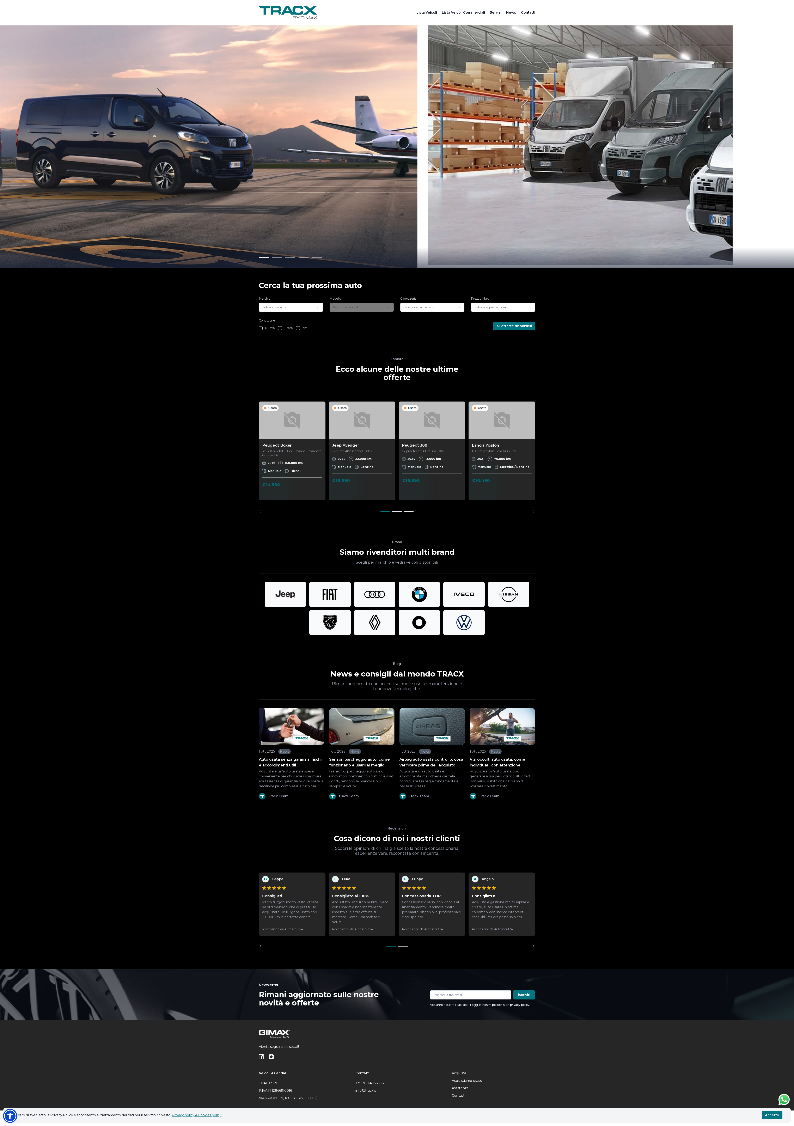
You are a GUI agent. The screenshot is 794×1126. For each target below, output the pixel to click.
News (511, 12)
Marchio (264, 298)
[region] (397, 457)
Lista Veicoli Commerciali (463, 12)
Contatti (528, 12)
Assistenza (460, 1088)
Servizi (495, 12)
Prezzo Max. (480, 298)
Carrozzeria (408, 298)
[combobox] (291, 307)
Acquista (459, 1073)
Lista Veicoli (426, 12)
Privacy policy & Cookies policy (196, 1115)
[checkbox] (261, 328)
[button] (10, 1116)
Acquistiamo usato (467, 1081)
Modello (335, 298)
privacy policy (519, 1005)
